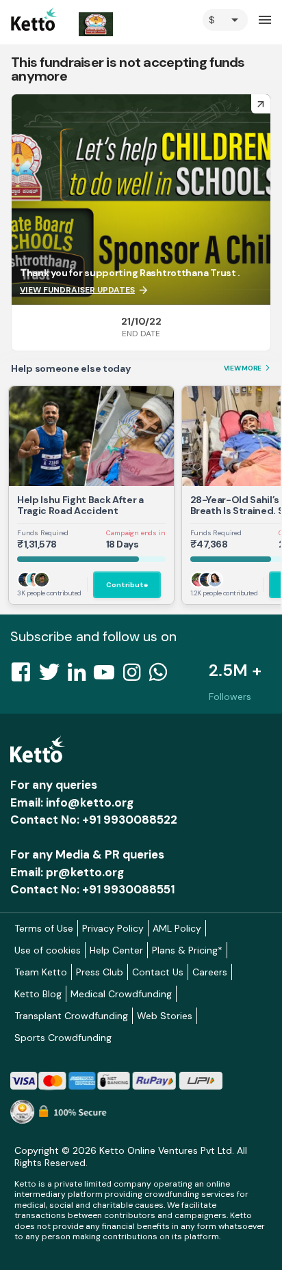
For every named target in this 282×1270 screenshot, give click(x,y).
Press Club (99, 972)
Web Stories (164, 1016)
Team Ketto (40, 972)
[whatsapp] (162, 676)
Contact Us (157, 972)
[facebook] (24, 676)
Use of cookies (47, 950)
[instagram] (136, 676)
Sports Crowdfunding (63, 1037)
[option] (225, 20)
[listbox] (225, 19)
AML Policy (177, 928)
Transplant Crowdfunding (71, 1016)
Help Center (116, 950)
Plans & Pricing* (187, 950)
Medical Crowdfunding (121, 994)
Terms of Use (43, 928)
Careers (209, 972)
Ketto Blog (38, 994)
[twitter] (53, 676)
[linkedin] (81, 676)
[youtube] (108, 676)
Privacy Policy (113, 928)
